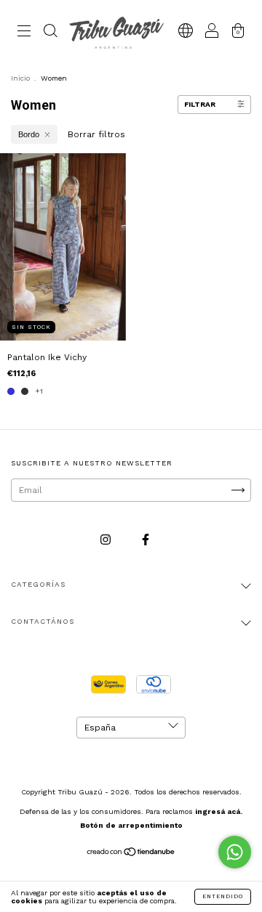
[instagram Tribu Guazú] (107, 540)
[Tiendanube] (131, 854)
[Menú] (24, 33)
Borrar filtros (96, 134)
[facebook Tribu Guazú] (145, 540)
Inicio (20, 78)
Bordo (28, 134)
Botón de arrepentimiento (131, 825)
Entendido (222, 896)
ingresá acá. (218, 811)
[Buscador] (50, 33)
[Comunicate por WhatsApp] (234, 852)
